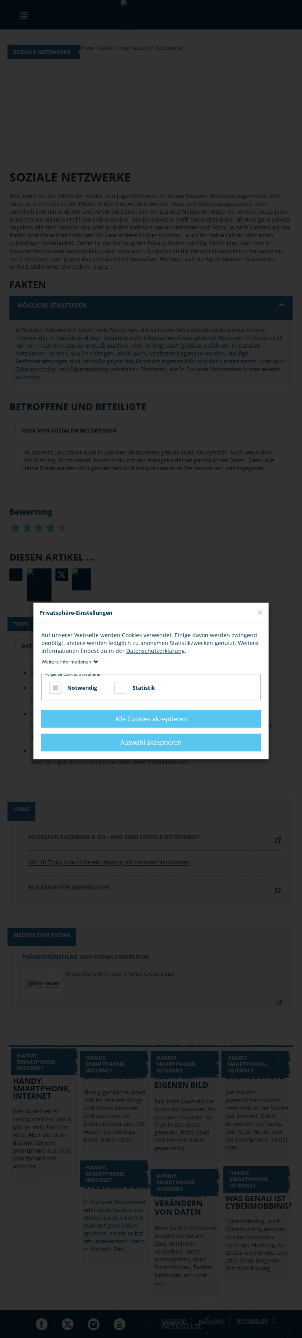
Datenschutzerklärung (155, 650)
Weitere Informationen (66, 661)
